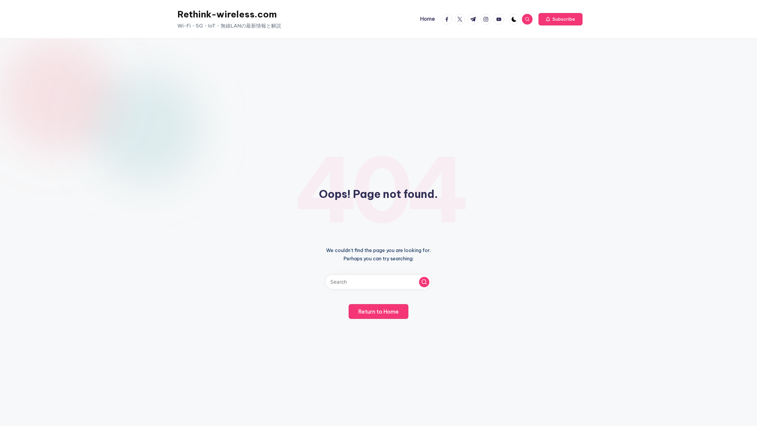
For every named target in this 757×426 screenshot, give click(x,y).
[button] (560, 19)
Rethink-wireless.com (227, 14)
